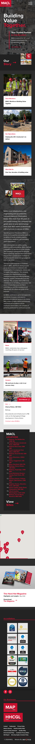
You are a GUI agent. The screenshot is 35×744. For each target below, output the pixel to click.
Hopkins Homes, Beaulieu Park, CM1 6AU (17, 485)
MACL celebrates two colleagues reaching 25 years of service (16, 349)
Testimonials (12, 726)
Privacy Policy (21, 726)
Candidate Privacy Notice (22, 732)
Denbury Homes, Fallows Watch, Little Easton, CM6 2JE (17, 480)
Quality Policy (22, 730)
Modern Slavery (8, 728)
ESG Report (6, 735)
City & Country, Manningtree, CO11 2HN (17, 492)
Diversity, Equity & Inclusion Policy (19, 735)
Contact (6, 726)
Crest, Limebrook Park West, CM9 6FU (16, 451)
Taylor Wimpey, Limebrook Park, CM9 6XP (17, 444)
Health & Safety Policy (19, 728)
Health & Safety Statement (10, 730)
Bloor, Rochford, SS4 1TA (17, 464)
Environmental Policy (9, 732)
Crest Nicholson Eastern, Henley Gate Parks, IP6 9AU (17, 475)
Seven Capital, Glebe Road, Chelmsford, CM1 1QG (18, 488)
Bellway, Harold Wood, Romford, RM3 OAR (16, 495)
